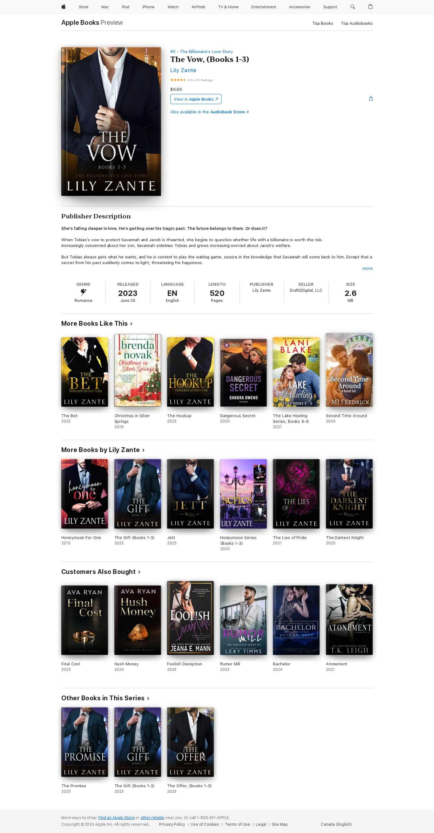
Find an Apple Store (116, 818)
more (368, 268)
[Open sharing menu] (371, 99)
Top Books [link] (322, 23)
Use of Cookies (205, 824)
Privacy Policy (172, 824)
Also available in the (207, 112)
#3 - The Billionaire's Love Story (201, 51)
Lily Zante (183, 70)
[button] (353, 7)
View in (194, 99)
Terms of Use (237, 824)
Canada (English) (336, 824)
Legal (261, 824)
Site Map (280, 824)
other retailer (152, 818)
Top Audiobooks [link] (357, 23)
